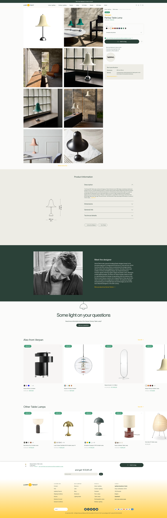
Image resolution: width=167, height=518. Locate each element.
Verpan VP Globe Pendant (70, 388)
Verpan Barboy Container (29, 388)
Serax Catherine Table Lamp (121, 445)
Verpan (108, 15)
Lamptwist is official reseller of (112, 50)
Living (77, 5)
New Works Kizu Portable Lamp (30, 445)
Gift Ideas (98, 5)
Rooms (71, 5)
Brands (91, 5)
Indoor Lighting (51, 5)
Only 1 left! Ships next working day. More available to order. (51, 466)
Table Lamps (115, 9)
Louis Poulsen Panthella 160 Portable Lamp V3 (65, 445)
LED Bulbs (84, 5)
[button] (42, 27)
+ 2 (33, 385)
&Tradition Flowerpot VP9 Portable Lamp (94, 445)
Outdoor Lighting (62, 5)
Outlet (105, 5)
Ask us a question (83, 325)
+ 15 (63, 442)
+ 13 (94, 442)
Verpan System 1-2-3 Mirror (111, 385)
